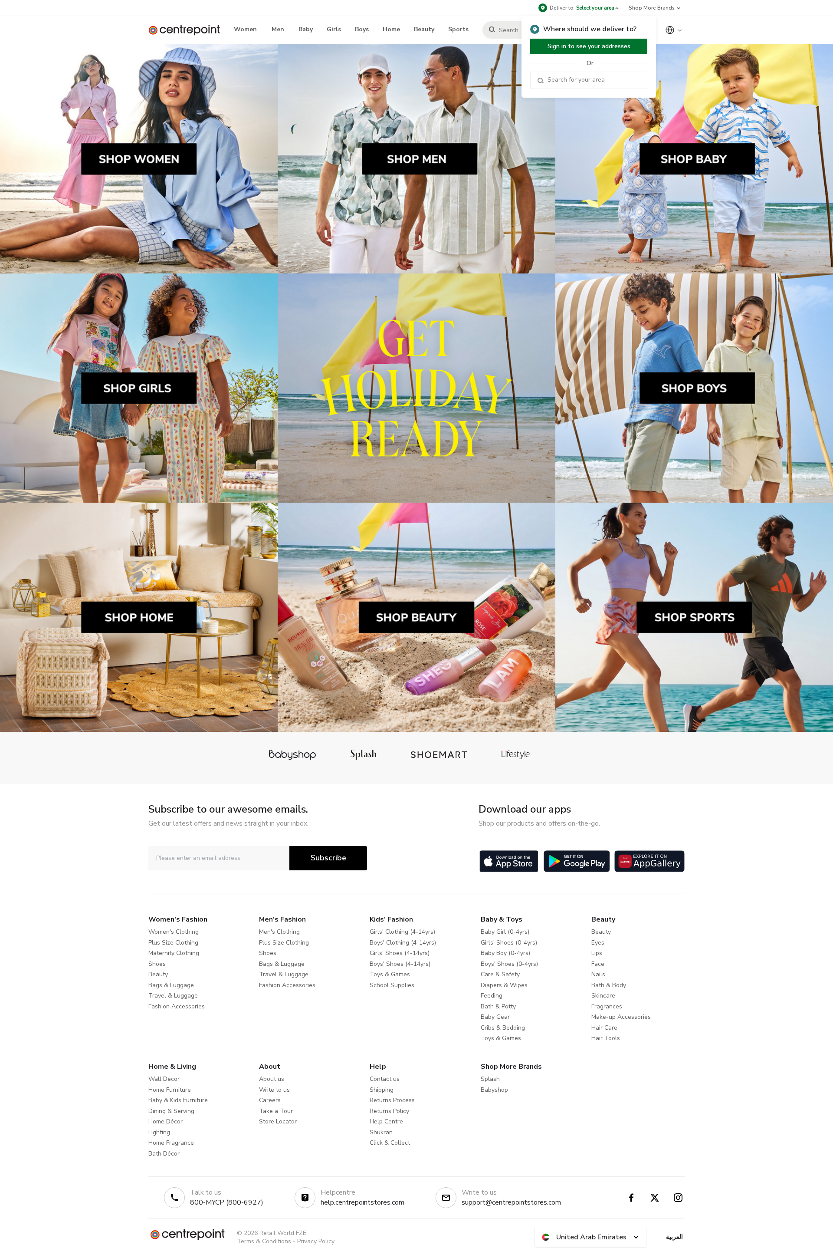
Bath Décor (164, 1153)
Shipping (382, 1090)
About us (271, 1079)
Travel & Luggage (173, 995)
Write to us (274, 1090)
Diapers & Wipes (504, 985)
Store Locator (278, 1121)
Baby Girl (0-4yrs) (505, 932)
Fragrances (606, 1006)
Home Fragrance (171, 1143)
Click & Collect (390, 1143)
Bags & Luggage (171, 985)
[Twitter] (654, 1197)
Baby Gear (495, 1017)
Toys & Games (390, 974)
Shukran (381, 1132)
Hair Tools (605, 1038)
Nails (598, 974)
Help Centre (386, 1121)
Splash (490, 1079)
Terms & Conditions (264, 1241)
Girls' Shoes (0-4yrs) (509, 943)
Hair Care (604, 1028)
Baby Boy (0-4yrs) (505, 953)
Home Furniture (169, 1090)
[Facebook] (631, 1197)
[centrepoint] (187, 30)
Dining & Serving (171, 1111)
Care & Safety (500, 974)
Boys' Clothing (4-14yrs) (403, 943)
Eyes (597, 943)
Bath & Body (608, 985)
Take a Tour (276, 1111)
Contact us (385, 1079)
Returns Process (392, 1100)
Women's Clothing (173, 932)
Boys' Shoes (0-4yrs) (509, 964)
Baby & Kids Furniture (178, 1100)
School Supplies (392, 985)
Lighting (159, 1132)
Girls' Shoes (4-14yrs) (400, 953)
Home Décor (165, 1121)
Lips (596, 953)
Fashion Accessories (176, 1006)
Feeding (491, 995)
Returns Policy (389, 1111)
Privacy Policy (316, 1241)
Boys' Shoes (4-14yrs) (400, 964)
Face (597, 964)
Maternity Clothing (173, 953)
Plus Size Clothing (173, 943)
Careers (270, 1100)
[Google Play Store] (577, 861)
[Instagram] (678, 1197)
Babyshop (494, 1090)
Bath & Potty (498, 1006)
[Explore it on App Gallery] (649, 861)
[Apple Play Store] (509, 861)
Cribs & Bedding (503, 1028)
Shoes (157, 964)
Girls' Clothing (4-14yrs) (402, 932)
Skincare (603, 995)
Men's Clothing (279, 932)
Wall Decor (164, 1079)
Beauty (158, 974)
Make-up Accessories (621, 1017)
